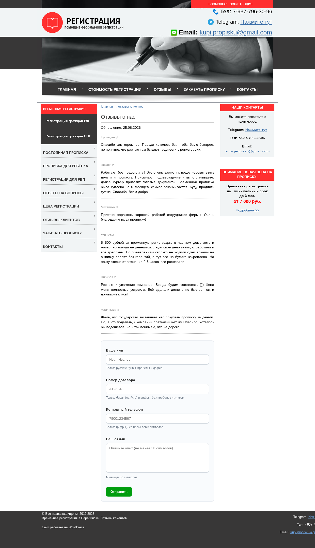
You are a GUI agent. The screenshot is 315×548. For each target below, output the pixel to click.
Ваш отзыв (115, 439)
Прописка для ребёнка (65, 166)
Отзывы (162, 89)
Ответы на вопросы (63, 193)
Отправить (118, 492)
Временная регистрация (64, 109)
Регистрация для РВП (64, 179)
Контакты (247, 89)
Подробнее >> (247, 210)
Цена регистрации (61, 206)
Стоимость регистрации (115, 89)
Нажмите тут (256, 22)
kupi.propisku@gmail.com (236, 32)
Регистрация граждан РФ (67, 121)
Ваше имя (114, 350)
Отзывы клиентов (61, 220)
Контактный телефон (124, 409)
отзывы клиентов (130, 106)
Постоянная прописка (65, 153)
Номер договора (120, 380)
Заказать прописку (204, 89)
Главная (67, 89)
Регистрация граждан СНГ (68, 136)
